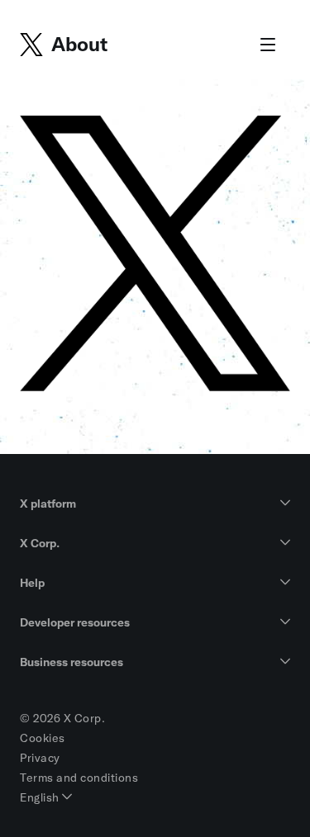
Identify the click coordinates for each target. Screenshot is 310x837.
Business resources (71, 662)
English (41, 797)
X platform (48, 503)
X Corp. (40, 543)
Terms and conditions (79, 777)
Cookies (42, 738)
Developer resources (75, 622)
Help (32, 582)
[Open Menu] (267, 45)
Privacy (40, 757)
